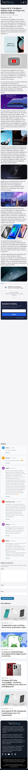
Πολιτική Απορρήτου (20, 317)
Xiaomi (10, 17)
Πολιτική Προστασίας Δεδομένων (14, 759)
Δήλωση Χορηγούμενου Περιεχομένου (13, 760)
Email (2, 591)
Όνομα (2, 585)
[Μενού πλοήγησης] (25, 2)
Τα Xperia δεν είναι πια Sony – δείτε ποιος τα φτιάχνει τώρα (14, 626)
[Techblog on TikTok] (15, 754)
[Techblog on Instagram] (5, 754)
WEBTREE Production (19, 764)
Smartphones (4, 17)
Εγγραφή (14, 314)
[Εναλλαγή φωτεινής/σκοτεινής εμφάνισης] (23, 2)
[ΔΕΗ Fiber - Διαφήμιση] (14, 44)
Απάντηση (8, 452)
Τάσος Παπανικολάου (13, 15)
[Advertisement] (14, 381)
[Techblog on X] (12, 754)
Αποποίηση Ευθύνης (12, 761)
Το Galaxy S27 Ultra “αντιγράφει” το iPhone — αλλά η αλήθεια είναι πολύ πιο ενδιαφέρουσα (14, 683)
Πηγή (2, 283)
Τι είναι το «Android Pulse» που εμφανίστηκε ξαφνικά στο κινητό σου (14, 654)
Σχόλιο (2, 568)
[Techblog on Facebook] (2, 754)
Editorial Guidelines (20, 761)
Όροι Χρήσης (5, 759)
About (13, 764)
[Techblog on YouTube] (9, 754)
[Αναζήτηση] (21, 2)
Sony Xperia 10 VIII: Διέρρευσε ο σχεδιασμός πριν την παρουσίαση (14, 713)
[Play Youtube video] (14, 61)
